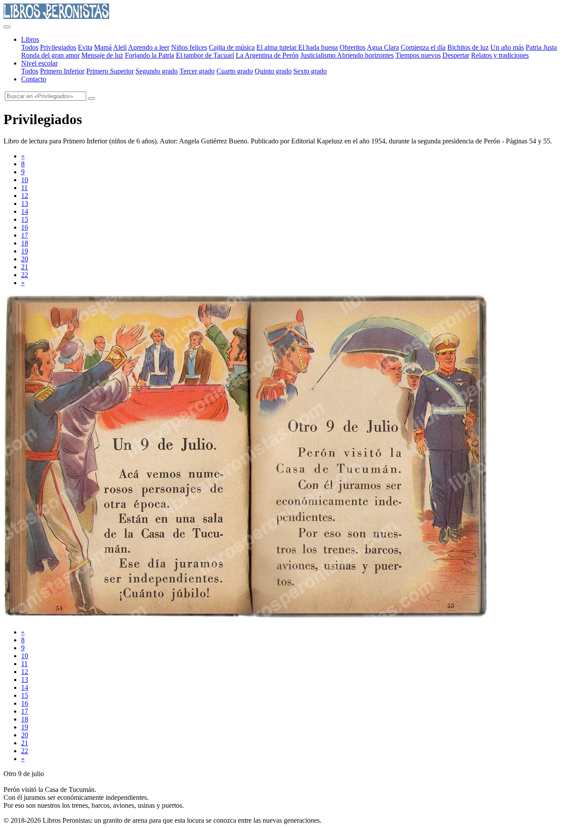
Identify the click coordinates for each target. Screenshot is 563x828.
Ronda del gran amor (50, 55)
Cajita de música (232, 47)
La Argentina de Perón (267, 55)
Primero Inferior (62, 71)
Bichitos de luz (468, 47)
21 (24, 267)
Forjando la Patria (149, 55)
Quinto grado (273, 71)
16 (24, 227)
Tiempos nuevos (418, 55)
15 (24, 219)
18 (24, 243)
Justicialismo (318, 55)
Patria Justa (541, 47)
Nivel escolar (39, 63)
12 (24, 195)
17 (24, 235)
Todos (29, 47)
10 (24, 179)
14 (24, 211)
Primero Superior (110, 71)
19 (24, 251)
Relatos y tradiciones (500, 55)
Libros (30, 39)
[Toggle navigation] (7, 27)
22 (24, 274)
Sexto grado (310, 71)
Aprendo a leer (148, 47)
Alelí (120, 47)
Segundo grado (156, 71)
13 (24, 203)
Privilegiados (58, 47)
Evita (85, 47)
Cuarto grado (234, 71)
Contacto (33, 79)
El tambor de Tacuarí (205, 55)
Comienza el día (423, 47)
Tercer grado (197, 71)
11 (24, 187)
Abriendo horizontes (365, 55)
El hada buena (318, 47)
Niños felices (189, 47)
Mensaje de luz (102, 55)
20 (24, 259)
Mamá (103, 47)
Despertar (455, 55)
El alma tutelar (277, 47)
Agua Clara (383, 47)
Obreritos (353, 47)
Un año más (507, 47)
